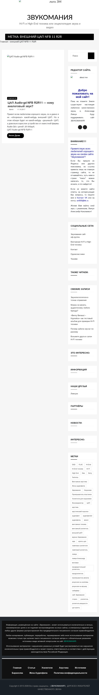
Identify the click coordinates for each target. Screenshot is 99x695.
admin (11, 109)
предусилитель (77, 573)
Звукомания (76, 490)
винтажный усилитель (80, 528)
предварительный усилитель (78, 568)
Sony (90, 473)
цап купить (76, 607)
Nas (83, 473)
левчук (74, 554)
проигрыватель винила (80, 578)
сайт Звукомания (78, 595)
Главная (4, 41)
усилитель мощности (80, 603)
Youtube (74, 258)
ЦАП (88, 503)
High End (75, 473)
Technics (75, 477)
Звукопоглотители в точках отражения (79, 298)
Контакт (74, 249)
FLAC (81, 464)
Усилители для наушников (81, 498)
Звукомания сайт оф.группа (78, 235)
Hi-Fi (88, 469)
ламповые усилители (80, 545)
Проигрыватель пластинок (82, 494)
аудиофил (76, 516)
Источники (80, 667)
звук (73, 541)
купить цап (82, 541)
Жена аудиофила (78, 486)
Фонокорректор (77, 503)
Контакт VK (82, 197)
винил (86, 520)
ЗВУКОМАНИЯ (50, 17)
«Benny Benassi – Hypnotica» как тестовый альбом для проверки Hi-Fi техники (82, 319)
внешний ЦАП (77, 533)
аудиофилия (87, 516)
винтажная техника (79, 524)
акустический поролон (80, 511)
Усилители (47, 667)
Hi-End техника (77, 469)
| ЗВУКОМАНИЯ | (58, 685)
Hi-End (88, 464)
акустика (75, 507)
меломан (75, 562)
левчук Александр (78, 558)
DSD (73, 464)
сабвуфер (75, 590)
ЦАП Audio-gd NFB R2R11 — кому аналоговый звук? (31, 104)
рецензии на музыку (79, 586)
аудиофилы (76, 520)
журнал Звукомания (79, 537)
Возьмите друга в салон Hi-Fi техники (81, 338)
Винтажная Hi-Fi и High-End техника (81, 243)
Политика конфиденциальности (70, 672)
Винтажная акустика (79, 481)
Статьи (31, 667)
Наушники (88, 490)
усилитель (84, 599)
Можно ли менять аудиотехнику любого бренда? (80, 307)
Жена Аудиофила (38, 672)
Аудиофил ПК (12, 98)
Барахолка (17, 672)
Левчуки (74, 393)
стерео (74, 599)
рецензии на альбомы (80, 582)
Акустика (63, 667)
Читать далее (14, 136)
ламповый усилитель (80, 550)
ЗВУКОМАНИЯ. (70, 641)
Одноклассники (78, 254)
